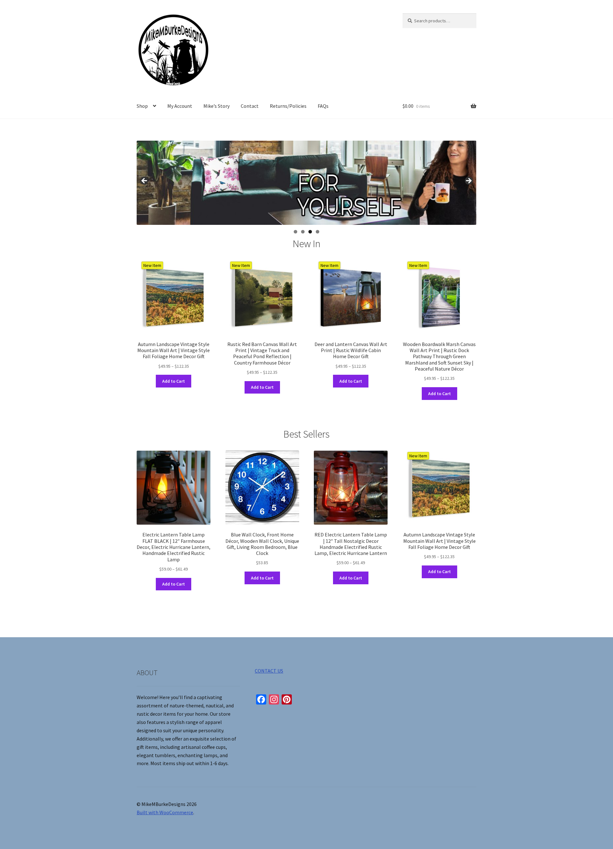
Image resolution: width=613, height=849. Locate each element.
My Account (179, 106)
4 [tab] (317, 231)
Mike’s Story (216, 106)
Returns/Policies (288, 106)
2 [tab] (303, 231)
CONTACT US (269, 671)
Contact (250, 106)
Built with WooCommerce (165, 812)
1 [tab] (295, 231)
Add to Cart (173, 381)
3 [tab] (310, 231)
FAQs (323, 106)
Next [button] (468, 181)
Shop (142, 106)
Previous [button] (144, 181)
